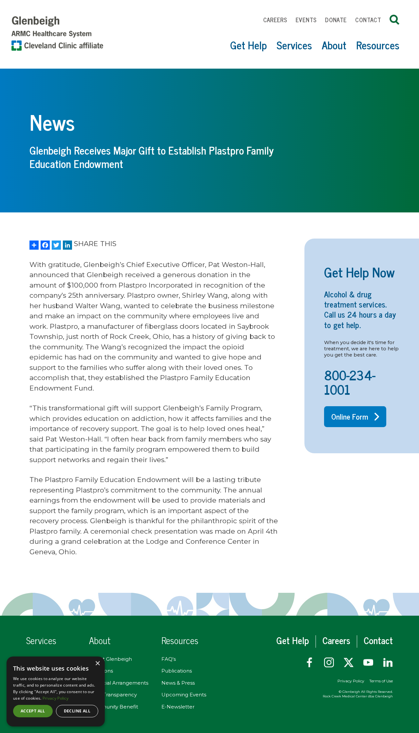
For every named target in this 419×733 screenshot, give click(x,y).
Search (394, 20)
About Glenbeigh (110, 659)
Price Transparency (113, 694)
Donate (336, 20)
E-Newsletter (177, 707)
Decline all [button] (77, 711)
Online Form (349, 416)
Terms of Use (381, 680)
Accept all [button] (33, 711)
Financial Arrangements (118, 683)
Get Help (248, 44)
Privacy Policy (350, 680)
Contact (368, 20)
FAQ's (168, 659)
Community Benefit (113, 707)
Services (294, 44)
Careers (275, 20)
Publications (176, 671)
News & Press (178, 683)
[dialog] (56, 691)
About (334, 44)
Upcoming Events (183, 694)
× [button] (97, 663)
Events (306, 20)
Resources (377, 44)
